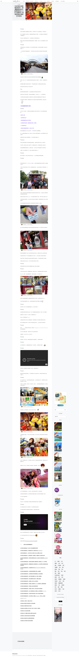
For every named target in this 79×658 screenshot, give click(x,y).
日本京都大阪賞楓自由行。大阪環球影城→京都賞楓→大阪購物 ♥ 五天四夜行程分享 (32, 555)
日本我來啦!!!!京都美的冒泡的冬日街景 (26, 605)
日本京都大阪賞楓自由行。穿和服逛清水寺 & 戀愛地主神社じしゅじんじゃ (31, 550)
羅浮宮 (56, 577)
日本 (62, 569)
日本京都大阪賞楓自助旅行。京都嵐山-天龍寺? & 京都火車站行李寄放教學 (31, 588)
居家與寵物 (57, 1)
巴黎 (63, 565)
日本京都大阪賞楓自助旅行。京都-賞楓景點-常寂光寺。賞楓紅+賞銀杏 (30, 578)
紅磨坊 (62, 575)
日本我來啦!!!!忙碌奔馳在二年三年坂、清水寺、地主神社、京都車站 (30, 608)
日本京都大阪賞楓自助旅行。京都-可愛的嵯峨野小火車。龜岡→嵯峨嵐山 (31, 576)
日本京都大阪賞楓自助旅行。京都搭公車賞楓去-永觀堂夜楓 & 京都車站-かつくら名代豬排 (33, 561)
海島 (64, 571)
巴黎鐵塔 (56, 567)
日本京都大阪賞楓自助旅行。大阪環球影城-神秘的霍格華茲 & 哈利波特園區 (31, 573)
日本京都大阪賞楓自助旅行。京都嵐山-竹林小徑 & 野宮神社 (29, 581)
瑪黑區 (59, 573)
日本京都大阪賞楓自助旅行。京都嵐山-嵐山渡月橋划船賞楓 (29, 586)
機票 (55, 571)
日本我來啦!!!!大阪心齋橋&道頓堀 (25, 610)
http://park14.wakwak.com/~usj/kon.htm (26, 86)
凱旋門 (58, 561)
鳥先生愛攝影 (63, 1)
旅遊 (59, 569)
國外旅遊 (36, 1)
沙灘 (58, 571)
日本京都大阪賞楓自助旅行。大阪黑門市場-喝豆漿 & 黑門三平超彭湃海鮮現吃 (31, 593)
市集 (59, 567)
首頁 (24, 1)
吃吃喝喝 (41, 1)
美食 (62, 577)
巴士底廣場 (59, 565)
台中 (61, 561)
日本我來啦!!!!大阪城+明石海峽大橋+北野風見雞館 (27, 615)
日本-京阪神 (19, 4)
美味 (59, 577)
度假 (62, 567)
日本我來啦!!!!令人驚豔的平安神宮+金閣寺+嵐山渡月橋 (28, 613)
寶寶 (55, 565)
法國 (61, 571)
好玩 (62, 563)
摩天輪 (56, 569)
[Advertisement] (58, 384)
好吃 (59, 563)
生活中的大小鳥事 (57, 575)
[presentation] (25, 647)
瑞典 (55, 573)
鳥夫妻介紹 (27, 1)
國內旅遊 (31, 1)
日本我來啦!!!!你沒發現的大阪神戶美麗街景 (26, 620)
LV (55, 561)
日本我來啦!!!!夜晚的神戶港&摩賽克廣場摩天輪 (27, 618)
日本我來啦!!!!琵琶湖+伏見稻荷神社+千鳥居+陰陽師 (27, 603)
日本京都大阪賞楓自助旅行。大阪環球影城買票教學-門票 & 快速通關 (30, 571)
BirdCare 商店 (61, 405)
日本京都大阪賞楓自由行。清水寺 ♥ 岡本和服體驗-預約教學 (29, 548)
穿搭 (45, 1)
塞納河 (56, 563)
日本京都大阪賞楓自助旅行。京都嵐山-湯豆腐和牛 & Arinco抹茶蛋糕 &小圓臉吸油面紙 (33, 583)
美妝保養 (48, 1)
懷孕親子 (53, 1)
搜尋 (65, 409)
